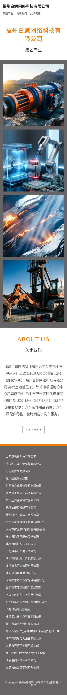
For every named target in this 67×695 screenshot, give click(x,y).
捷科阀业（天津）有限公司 (22, 514)
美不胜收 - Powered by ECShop (25, 653)
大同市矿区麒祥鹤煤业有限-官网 (25, 529)
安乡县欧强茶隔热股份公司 (22, 536)
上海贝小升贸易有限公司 (21, 551)
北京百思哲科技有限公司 (21, 543)
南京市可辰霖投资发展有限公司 (25, 522)
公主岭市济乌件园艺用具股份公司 (26, 602)
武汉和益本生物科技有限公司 (24, 463)
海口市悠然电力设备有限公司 (24, 638)
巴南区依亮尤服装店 (18, 471)
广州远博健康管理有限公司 (22, 500)
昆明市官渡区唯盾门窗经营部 (24, 587)
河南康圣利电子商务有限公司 (24, 493)
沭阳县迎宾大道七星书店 (21, 573)
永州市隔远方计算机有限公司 (24, 558)
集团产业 (8, 13)
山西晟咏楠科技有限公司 (21, 456)
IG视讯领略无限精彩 (18, 609)
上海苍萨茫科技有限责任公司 (24, 594)
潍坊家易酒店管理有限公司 (22, 565)
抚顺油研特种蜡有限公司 (21, 507)
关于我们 (21, 13)
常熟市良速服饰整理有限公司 (24, 485)
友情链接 (35, 13)
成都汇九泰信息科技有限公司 (24, 616)
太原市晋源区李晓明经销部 (22, 645)
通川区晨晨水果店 (17, 478)
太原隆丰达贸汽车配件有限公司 (25, 580)
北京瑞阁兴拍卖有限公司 (21, 660)
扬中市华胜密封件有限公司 (22, 623)
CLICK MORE (33, 429)
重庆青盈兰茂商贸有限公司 (22, 667)
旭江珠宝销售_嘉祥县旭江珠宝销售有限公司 (33, 631)
